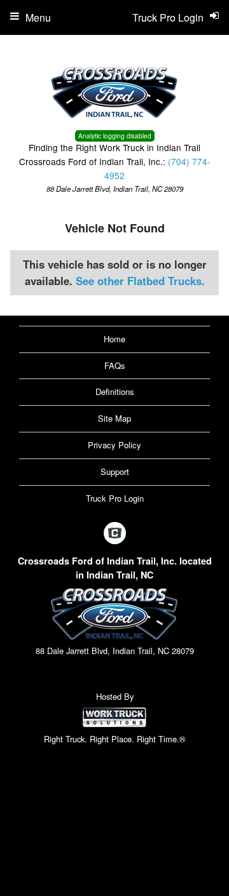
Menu (38, 17)
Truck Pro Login (115, 498)
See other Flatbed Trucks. (140, 280)
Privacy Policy (114, 445)
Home (114, 339)
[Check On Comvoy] (115, 534)
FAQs (114, 365)
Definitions (114, 391)
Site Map (114, 418)
